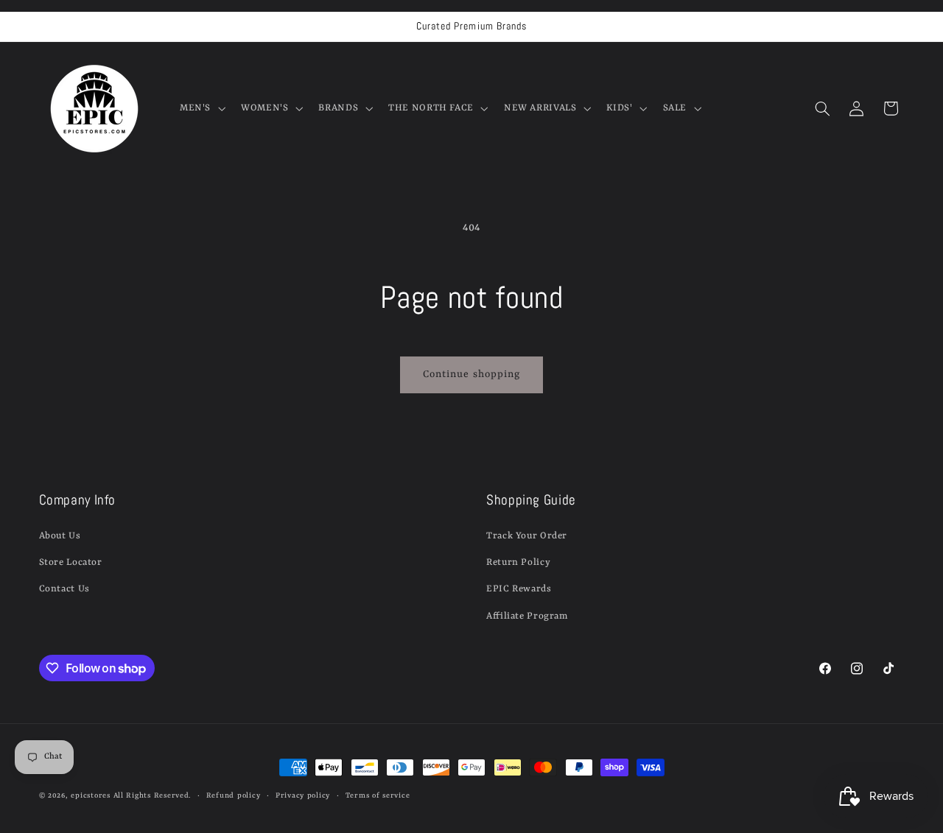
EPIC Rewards (519, 588)
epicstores (90, 796)
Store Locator (70, 562)
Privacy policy (303, 796)
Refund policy (233, 796)
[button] (200, 108)
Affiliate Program (527, 616)
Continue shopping (471, 374)
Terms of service (378, 796)
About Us (60, 535)
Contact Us (64, 588)
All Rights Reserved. (152, 796)
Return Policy (518, 562)
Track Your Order (526, 535)
